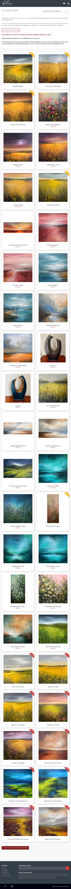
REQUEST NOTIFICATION (11, 30)
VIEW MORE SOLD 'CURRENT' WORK (15, 848)
